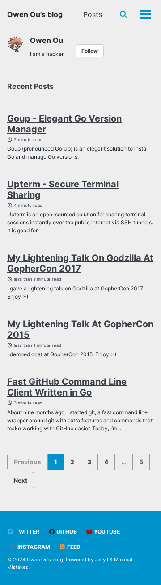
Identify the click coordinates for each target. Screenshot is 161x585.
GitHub (66, 531)
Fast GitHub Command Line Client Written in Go (67, 387)
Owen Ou (46, 40)
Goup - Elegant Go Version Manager (64, 124)
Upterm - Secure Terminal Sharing (63, 189)
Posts (92, 14)
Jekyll (101, 559)
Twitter (26, 531)
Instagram (33, 546)
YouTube (106, 531)
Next (20, 480)
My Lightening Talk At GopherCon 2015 (80, 329)
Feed (73, 546)
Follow (89, 50)
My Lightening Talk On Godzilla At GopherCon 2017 (80, 263)
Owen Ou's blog (35, 14)
